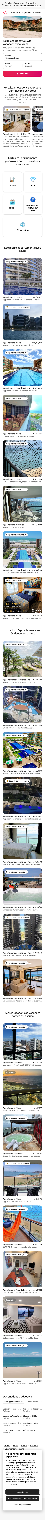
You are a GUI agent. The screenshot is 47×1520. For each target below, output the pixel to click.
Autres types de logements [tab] (13, 1401)
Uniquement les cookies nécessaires (22, 1498)
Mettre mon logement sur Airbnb (26, 12)
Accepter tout (22, 1492)
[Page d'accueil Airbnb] (5, 12)
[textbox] (13, 66)
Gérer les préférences (22, 1504)
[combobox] (22, 58)
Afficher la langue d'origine (30, 5)
